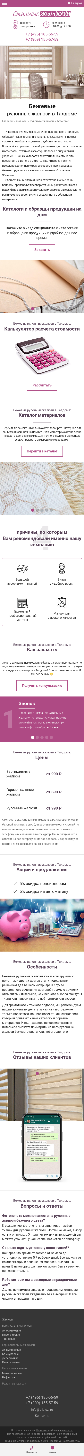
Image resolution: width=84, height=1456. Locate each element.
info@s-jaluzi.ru (42, 1409)
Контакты (42, 1416)
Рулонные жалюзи (14, 1383)
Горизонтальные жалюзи (18, 1344)
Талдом (76, 3)
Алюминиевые (11, 1330)
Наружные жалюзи (14, 1368)
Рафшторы (9, 1377)
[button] (32, 308)
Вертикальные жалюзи (17, 1325)
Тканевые (8, 1338)
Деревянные (10, 1358)
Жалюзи (7, 1319)
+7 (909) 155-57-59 (42, 39)
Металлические (12, 1373)
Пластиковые (11, 1334)
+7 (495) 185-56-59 (42, 34)
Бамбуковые (10, 1354)
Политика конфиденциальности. (54, 1430)
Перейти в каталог (42, 451)
